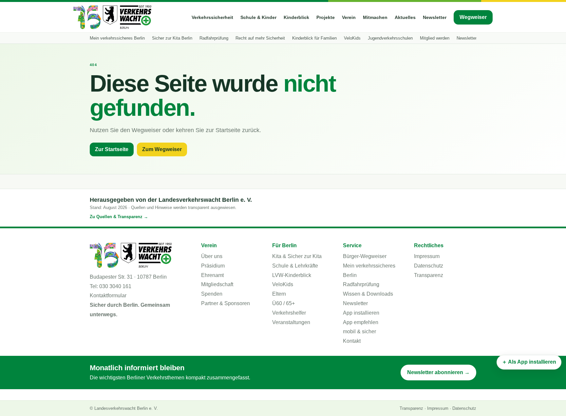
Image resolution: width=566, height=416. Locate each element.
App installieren (361, 313)
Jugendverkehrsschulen (390, 38)
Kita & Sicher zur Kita (297, 256)
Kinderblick (296, 17)
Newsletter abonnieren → (438, 372)
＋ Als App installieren (529, 362)
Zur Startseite (111, 149)
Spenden (211, 294)
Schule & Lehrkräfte (295, 266)
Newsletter (434, 17)
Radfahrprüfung (213, 38)
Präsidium (213, 266)
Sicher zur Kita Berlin (172, 38)
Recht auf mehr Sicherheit (260, 38)
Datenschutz (428, 266)
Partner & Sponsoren (225, 303)
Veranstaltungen (291, 322)
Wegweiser (473, 17)
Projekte (325, 17)
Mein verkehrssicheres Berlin (117, 38)
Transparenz (428, 275)
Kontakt (352, 341)
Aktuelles (405, 17)
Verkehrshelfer (289, 313)
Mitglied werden (434, 38)
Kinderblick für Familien (314, 38)
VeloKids (352, 38)
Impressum (427, 256)
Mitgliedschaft (217, 284)
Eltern (279, 294)
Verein (349, 17)
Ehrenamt (212, 275)
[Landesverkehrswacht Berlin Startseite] (112, 17)
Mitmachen (375, 17)
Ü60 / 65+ (283, 303)
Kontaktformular (108, 295)
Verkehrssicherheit (212, 17)
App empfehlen (360, 322)
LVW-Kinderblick (291, 275)
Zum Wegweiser (162, 149)
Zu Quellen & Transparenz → (119, 216)
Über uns (211, 256)
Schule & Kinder (258, 17)
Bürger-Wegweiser (365, 256)
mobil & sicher (359, 331)
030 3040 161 (115, 286)
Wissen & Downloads (368, 294)
